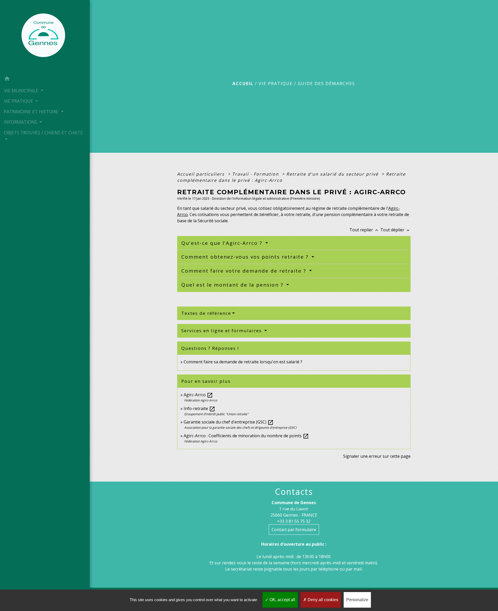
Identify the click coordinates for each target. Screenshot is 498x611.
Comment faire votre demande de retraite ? (244, 270)
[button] (45, 79)
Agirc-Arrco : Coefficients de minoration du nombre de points (246, 436)
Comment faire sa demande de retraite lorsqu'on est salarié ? (243, 362)
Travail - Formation (256, 174)
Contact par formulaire (294, 529)
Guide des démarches (326, 83)
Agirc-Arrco (198, 395)
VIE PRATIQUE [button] (19, 101)
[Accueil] (45, 36)
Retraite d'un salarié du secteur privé (333, 174)
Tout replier (364, 230)
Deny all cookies (322, 600)
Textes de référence (206, 313)
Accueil (242, 83)
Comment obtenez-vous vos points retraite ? (245, 256)
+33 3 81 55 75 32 (293, 521)
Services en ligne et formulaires (222, 331)
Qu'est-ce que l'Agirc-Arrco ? (222, 243)
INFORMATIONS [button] (21, 122)
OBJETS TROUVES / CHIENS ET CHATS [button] (43, 132)
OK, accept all (281, 600)
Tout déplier (395, 230)
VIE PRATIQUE (276, 83)
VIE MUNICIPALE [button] (22, 90)
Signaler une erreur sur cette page (377, 456)
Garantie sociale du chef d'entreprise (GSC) (229, 422)
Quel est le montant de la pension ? (233, 284)
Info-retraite (199, 408)
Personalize (357, 600)
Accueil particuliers (201, 174)
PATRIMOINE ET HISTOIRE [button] (32, 111)
